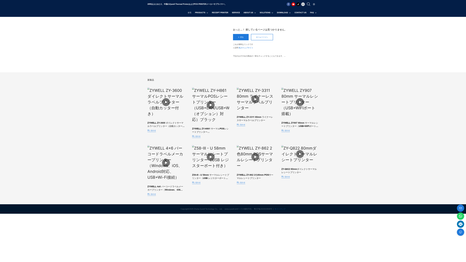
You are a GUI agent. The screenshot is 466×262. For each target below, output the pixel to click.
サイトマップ (279, 209)
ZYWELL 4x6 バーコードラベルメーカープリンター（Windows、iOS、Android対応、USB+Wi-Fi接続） (165, 188)
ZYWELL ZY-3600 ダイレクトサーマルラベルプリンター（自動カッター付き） (166, 125)
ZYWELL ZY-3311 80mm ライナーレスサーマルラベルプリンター (255, 119)
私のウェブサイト (246, 48)
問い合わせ (151, 130)
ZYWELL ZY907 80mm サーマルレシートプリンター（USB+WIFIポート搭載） (299, 125)
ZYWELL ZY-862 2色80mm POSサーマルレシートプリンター (255, 176)
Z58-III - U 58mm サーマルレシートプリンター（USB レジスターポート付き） (210, 177)
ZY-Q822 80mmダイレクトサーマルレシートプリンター (299, 171)
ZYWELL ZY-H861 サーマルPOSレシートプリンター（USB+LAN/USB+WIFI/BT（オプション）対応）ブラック (210, 130)
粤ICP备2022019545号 (263, 209)
